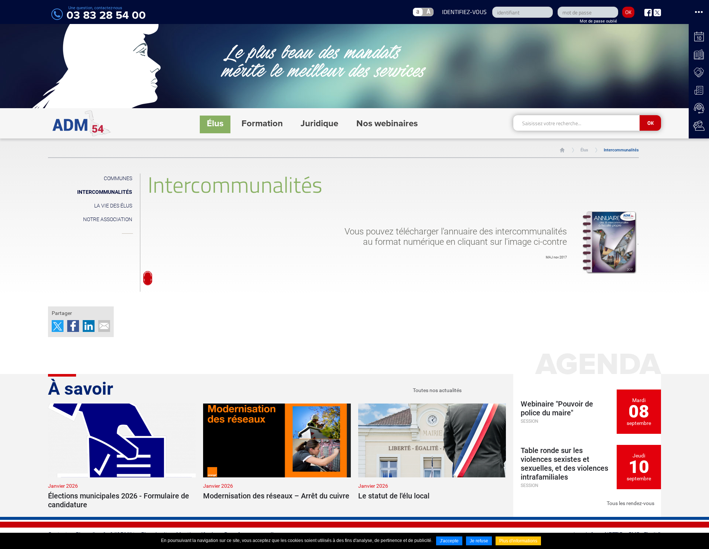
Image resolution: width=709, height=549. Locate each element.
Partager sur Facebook (73, 326)
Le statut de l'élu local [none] (393, 495)
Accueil (562, 150)
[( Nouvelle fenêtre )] (609, 243)
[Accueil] (81, 123)
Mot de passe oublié (598, 21)
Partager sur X (58, 326)
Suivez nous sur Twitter (657, 12)
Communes (118, 178)
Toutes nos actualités (437, 390)
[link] (122, 456)
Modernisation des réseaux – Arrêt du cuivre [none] (276, 495)
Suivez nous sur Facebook (648, 12)
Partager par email (104, 326)
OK (628, 12)
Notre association (107, 219)
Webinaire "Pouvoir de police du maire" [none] (557, 408)
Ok (650, 123)
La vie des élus (113, 206)
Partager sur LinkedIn (89, 326)
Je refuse (479, 540)
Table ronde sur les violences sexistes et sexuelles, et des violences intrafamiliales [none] (564, 463)
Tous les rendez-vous (630, 503)
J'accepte (449, 540)
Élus (584, 150)
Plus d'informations (518, 540)
